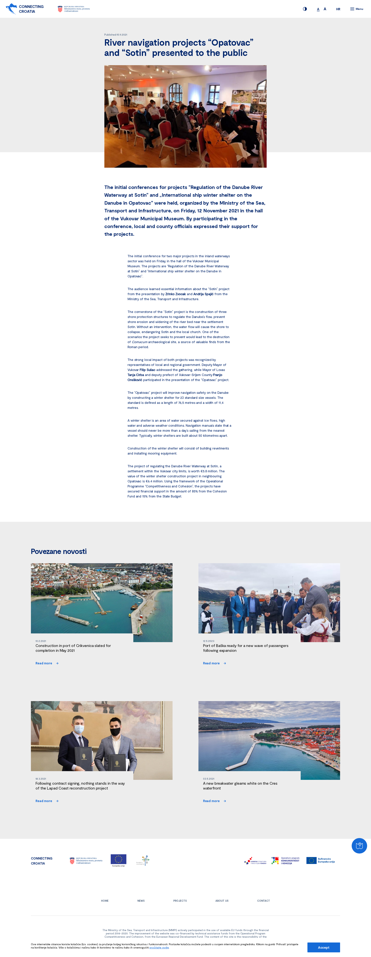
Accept (323, 947)
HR (338, 9)
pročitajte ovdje (159, 947)
